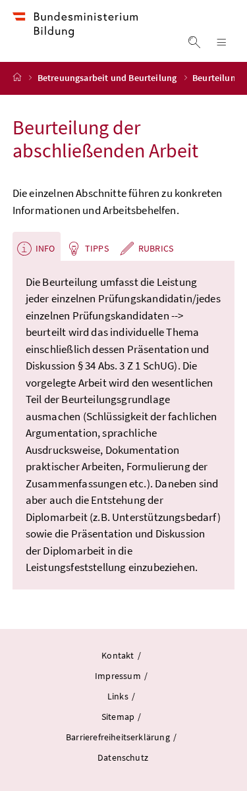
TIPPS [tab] (97, 248)
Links (118, 696)
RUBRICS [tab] (155, 248)
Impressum (118, 676)
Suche (193, 42)
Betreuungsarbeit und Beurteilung (107, 78)
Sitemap (118, 717)
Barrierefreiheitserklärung (118, 737)
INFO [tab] (45, 248)
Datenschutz (123, 757)
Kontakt (118, 655)
